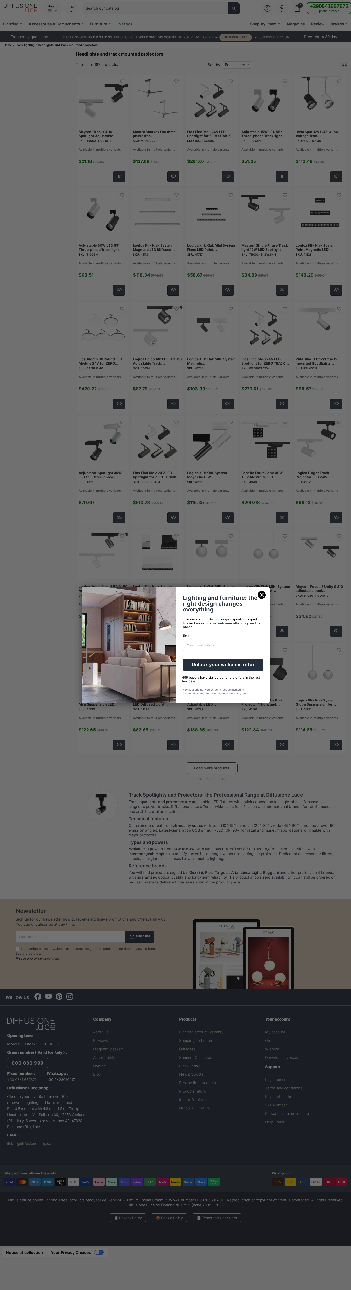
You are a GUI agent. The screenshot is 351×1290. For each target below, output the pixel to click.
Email (187, 636)
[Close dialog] (261, 595)
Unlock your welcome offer (223, 664)
